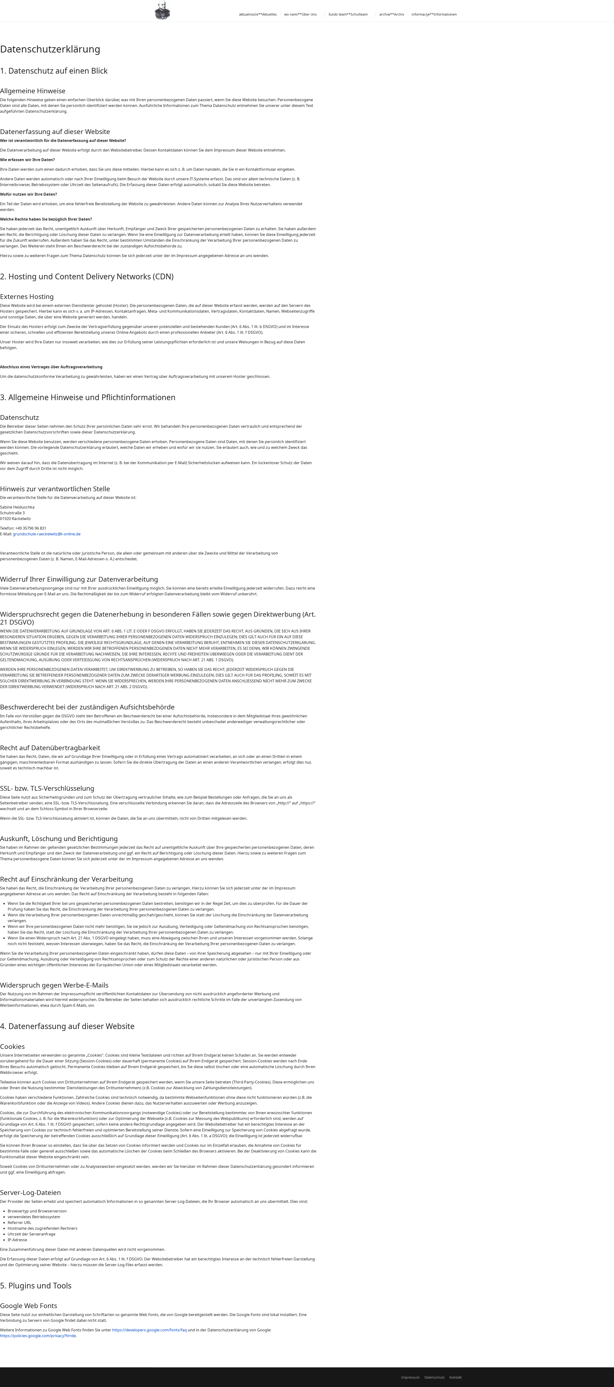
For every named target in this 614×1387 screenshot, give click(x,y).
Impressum (410, 1377)
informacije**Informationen (434, 14)
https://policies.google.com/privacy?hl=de (38, 1335)
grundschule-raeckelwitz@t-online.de (47, 534)
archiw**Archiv (391, 14)
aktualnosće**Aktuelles (258, 14)
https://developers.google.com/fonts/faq (149, 1330)
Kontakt (455, 1377)
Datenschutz (435, 1377)
